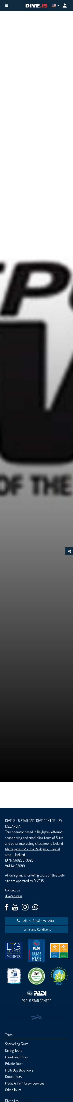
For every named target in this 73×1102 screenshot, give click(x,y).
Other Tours (13, 1089)
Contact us (12, 890)
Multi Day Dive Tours (19, 1070)
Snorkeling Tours (16, 1043)
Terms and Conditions (36, 929)
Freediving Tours (16, 1056)
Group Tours (13, 1076)
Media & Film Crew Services (24, 1083)
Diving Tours (13, 1050)
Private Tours (14, 1063)
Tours (8, 1034)
